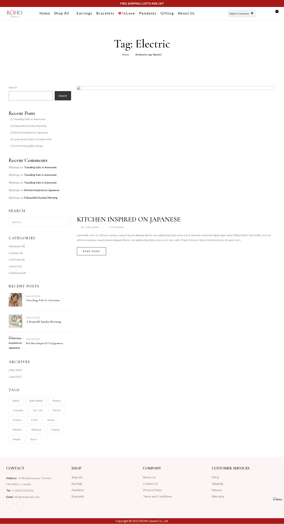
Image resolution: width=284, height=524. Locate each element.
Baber (16, 400)
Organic (55, 429)
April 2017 (16, 376)
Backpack (15, 246)
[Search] (66, 222)
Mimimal (36, 429)
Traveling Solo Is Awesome (29, 119)
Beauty (57, 400)
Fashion (14, 253)
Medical (17, 429)
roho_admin (92, 227)
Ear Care (38, 410)
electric (57, 410)
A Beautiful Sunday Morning (29, 125)
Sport (33, 439)
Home (125, 54)
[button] (275, 13)
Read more (91, 251)
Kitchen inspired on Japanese (30, 132)
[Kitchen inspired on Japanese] (176, 88)
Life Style (15, 259)
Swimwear (16, 272)
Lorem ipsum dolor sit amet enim (32, 139)
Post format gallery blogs (28, 145)
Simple (16, 439)
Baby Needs (36, 400)
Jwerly (50, 419)
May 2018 (16, 370)
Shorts (14, 266)
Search (13, 87)
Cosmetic (18, 410)
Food (34, 419)
